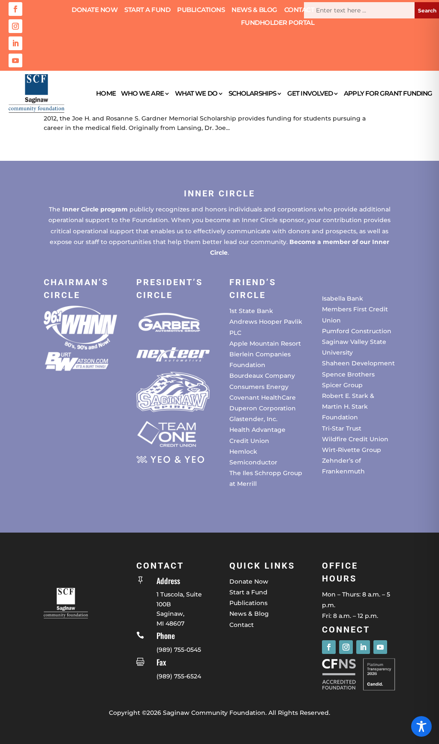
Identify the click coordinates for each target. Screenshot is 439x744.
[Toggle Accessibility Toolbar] (421, 726)
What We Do (196, 93)
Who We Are (142, 93)
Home (105, 93)
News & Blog (254, 10)
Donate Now (94, 10)
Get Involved (310, 93)
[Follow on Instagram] (15, 26)
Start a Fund (147, 10)
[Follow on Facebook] (15, 9)
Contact (299, 10)
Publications (201, 10)
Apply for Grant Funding (388, 93)
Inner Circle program (95, 209)
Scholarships (252, 93)
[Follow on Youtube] (15, 60)
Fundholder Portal (278, 23)
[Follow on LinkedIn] (15, 43)
